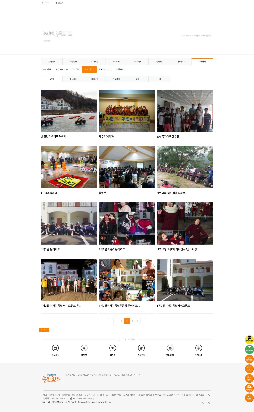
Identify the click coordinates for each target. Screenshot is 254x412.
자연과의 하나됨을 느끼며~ (172, 193)
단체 (159, 79)
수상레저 (161, 12)
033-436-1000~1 (202, 402)
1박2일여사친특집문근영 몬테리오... (119, 305)
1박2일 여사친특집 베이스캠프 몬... (61, 305)
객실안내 (122, 12)
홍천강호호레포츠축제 (53, 136)
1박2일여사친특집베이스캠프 (173, 305)
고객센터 (198, 12)
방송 (138, 79)
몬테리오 (109, 12)
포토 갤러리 (206, 35)
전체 (52, 79)
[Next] (143, 321)
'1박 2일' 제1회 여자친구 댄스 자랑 (177, 249)
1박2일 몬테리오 (50, 249)
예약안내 (185, 12)
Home (188, 35)
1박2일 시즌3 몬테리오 (112, 249)
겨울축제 (116, 79)
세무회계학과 (106, 136)
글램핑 (173, 12)
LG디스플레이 (49, 193)
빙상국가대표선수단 (168, 136)
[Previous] (110, 321)
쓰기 (45, 330)
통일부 (102, 193)
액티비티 (148, 12)
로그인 (60, 3)
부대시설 (135, 12)
